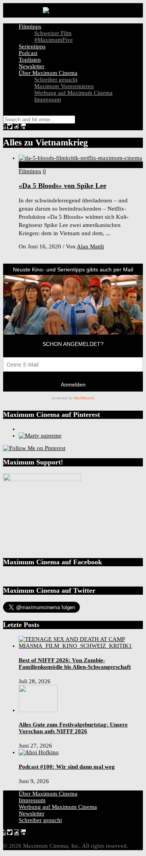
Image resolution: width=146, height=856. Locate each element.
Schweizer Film (53, 33)
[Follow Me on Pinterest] (34, 448)
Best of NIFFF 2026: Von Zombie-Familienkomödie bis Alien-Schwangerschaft (75, 663)
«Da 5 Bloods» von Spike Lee (62, 186)
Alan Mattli (90, 246)
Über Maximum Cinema (48, 73)
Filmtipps (30, 26)
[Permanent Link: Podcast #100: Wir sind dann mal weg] (39, 752)
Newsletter (31, 66)
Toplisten (30, 60)
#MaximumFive (53, 40)
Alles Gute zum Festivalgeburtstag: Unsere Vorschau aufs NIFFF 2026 (73, 727)
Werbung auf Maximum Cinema (73, 93)
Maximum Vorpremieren (64, 86)
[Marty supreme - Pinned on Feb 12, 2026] (40, 435)
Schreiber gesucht (55, 79)
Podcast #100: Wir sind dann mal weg (67, 767)
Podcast (28, 53)
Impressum (47, 99)
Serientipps (32, 46)
